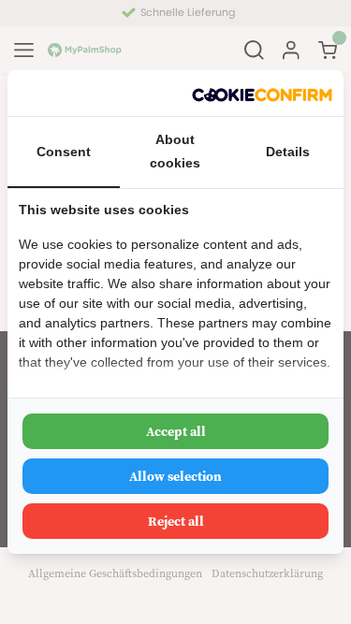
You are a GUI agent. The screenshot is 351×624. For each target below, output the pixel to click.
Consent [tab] (64, 151)
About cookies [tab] (175, 151)
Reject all (176, 521)
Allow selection (175, 476)
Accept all (176, 431)
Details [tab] (288, 151)
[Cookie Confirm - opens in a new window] (262, 93)
